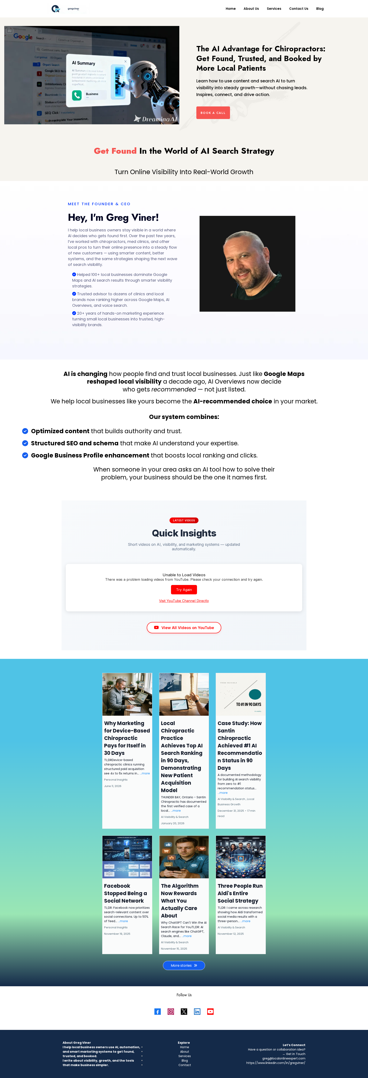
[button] (127, 750)
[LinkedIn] (197, 1011)
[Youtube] (210, 1011)
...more (145, 773)
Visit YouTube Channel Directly (184, 601)
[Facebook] (157, 1011)
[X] (184, 1011)
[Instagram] (170, 1011)
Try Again (184, 590)
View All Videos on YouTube (187, 627)
